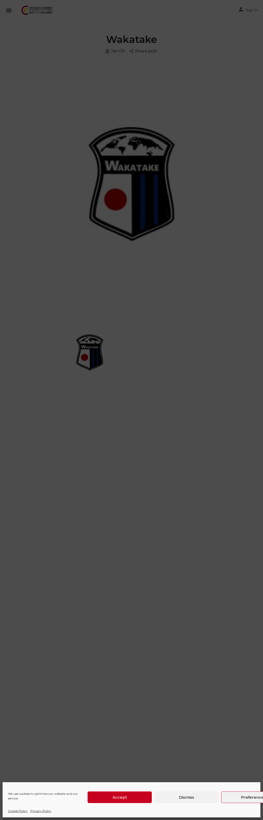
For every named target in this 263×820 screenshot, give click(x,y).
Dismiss (186, 797)
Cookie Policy (18, 811)
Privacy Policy (40, 811)
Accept (119, 797)
